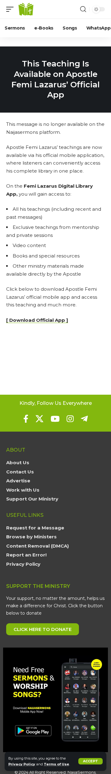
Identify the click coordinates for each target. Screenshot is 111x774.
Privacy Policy (21, 764)
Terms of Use (56, 764)
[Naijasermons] (26, 9)
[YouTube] (55, 418)
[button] (90, 761)
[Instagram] (70, 418)
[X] (39, 418)
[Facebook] (26, 418)
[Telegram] (84, 418)
